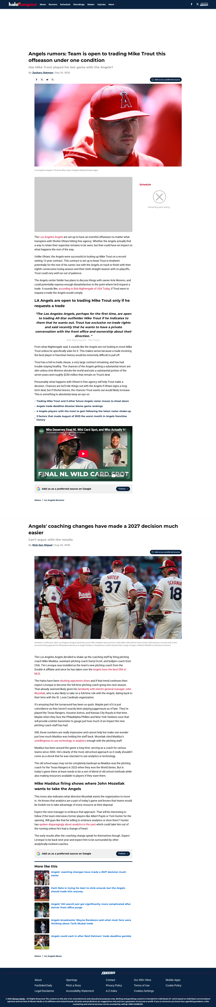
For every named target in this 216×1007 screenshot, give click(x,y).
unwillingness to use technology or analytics (60, 740)
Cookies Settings (144, 990)
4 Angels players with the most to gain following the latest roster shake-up (84, 411)
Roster (90, 4)
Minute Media (18, 999)
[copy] (52, 79)
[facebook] (191, 4)
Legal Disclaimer (44, 990)
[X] (197, 4)
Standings (78, 4)
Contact (110, 979)
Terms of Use (142, 985)
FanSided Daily (43, 985)
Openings (71, 979)
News (43, 4)
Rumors (53, 4)
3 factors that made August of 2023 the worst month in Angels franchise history (82, 418)
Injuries (101, 4)
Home (37, 500)
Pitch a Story (73, 985)
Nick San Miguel (42, 545)
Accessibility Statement (80, 990)
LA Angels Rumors (54, 500)
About (38, 979)
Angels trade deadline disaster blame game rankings (70, 406)
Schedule (65, 4)
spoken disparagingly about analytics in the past (67, 824)
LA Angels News (53, 956)
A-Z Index (111, 990)
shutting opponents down (75, 680)
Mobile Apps (173, 979)
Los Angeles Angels (51, 237)
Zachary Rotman (42, 72)
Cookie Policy (173, 985)
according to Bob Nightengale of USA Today (84, 288)
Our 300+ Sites (142, 979)
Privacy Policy (114, 985)
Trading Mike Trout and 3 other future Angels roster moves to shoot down (83, 401)
